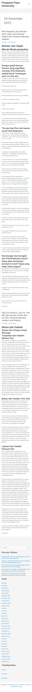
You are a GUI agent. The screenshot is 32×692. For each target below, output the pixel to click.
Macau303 (5, 678)
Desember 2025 (6, 595)
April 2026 (4, 585)
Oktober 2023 (5, 661)
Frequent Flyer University (11, 4)
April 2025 (4, 616)
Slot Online (4, 323)
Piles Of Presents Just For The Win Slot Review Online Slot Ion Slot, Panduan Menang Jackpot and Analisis (16, 316)
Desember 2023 (6, 656)
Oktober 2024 (5, 631)
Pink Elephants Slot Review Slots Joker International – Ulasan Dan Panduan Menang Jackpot (15, 35)
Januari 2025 (5, 623)
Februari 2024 (5, 651)
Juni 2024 (4, 641)
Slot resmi (4, 673)
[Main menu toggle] (28, 4)
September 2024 (6, 633)
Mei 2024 (4, 643)
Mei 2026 (4, 583)
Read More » (5, 306)
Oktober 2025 (5, 600)
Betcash (27, 178)
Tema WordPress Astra (16, 686)
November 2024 (6, 628)
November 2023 (6, 659)
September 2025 (6, 603)
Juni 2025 (4, 611)
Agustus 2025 (5, 606)
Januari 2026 (5, 593)
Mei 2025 (4, 613)
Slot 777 (4, 344)
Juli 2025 (4, 608)
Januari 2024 (5, 654)
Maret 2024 (5, 649)
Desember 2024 (6, 626)
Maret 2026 (5, 588)
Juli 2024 (4, 638)
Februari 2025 (5, 621)
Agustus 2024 (5, 636)
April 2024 (4, 646)
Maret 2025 (5, 618)
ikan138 (4, 669)
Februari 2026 (5, 590)
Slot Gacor (4, 42)
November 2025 (6, 598)
